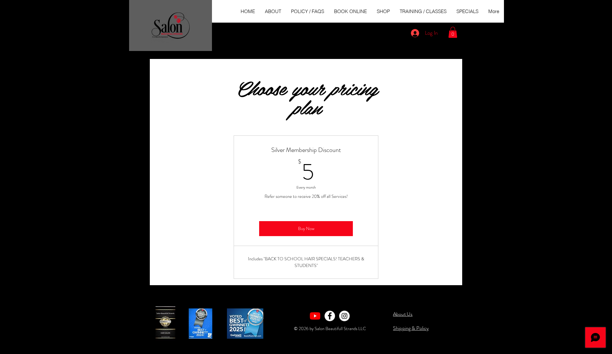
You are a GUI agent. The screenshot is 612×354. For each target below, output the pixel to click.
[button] (452, 32)
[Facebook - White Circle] (329, 316)
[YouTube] (315, 316)
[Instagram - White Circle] (344, 316)
